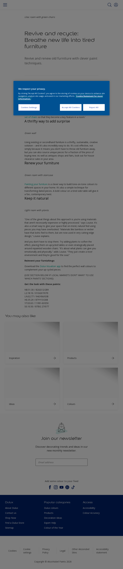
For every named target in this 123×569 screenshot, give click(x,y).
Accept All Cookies (71, 107)
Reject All (93, 107)
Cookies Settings (29, 107)
